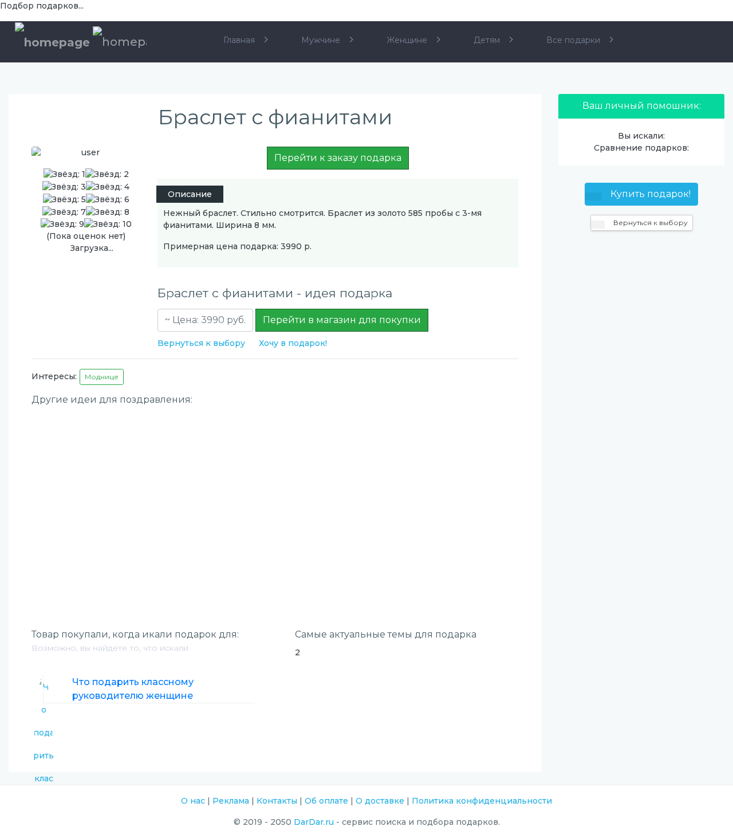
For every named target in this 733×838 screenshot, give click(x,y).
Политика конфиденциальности (482, 801)
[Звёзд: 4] (107, 187)
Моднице (102, 376)
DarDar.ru (314, 822)
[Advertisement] (274, 492)
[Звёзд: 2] (107, 174)
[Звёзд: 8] (107, 212)
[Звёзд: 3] (64, 187)
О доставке (380, 801)
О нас (193, 801)
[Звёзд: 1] (64, 174)
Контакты (277, 801)
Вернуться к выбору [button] (650, 222)
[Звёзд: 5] (64, 200)
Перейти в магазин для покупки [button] (342, 319)
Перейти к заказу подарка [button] (337, 157)
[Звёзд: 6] (107, 200)
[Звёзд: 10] (108, 224)
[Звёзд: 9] (62, 224)
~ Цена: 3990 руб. (205, 319)
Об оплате (326, 801)
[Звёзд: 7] (64, 212)
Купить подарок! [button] (649, 193)
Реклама (230, 801)
